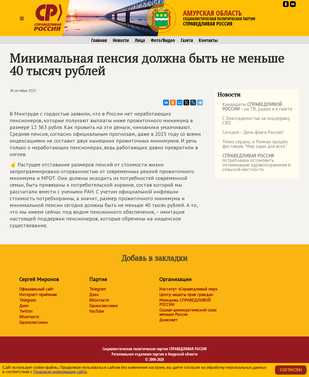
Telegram (27, 300)
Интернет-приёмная (38, 294)
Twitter (26, 311)
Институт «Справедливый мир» (188, 289)
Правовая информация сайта (60, 372)
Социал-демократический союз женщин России (188, 312)
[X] (186, 102)
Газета (187, 40)
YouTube (96, 311)
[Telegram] (200, 102)
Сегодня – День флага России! (250, 133)
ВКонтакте (29, 317)
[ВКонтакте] (166, 102)
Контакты (208, 40)
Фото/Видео (163, 40)
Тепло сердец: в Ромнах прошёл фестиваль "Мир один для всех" (253, 144)
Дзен (23, 305)
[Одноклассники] (173, 102)
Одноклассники (33, 322)
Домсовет (168, 320)
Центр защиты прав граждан (186, 294)
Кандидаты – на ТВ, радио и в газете (255, 107)
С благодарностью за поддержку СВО (254, 121)
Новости (121, 40)
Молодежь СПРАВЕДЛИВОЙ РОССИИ (185, 302)
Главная (99, 40)
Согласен (291, 370)
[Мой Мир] (180, 102)
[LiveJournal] (193, 102)
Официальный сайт (36, 289)
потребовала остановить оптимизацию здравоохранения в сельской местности (254, 162)
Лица (140, 40)
